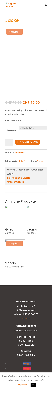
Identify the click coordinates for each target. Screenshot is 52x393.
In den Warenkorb (27, 142)
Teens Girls (20, 152)
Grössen (11, 130)
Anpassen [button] (22, 384)
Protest (27, 161)
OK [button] (33, 385)
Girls (21, 161)
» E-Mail (26, 318)
